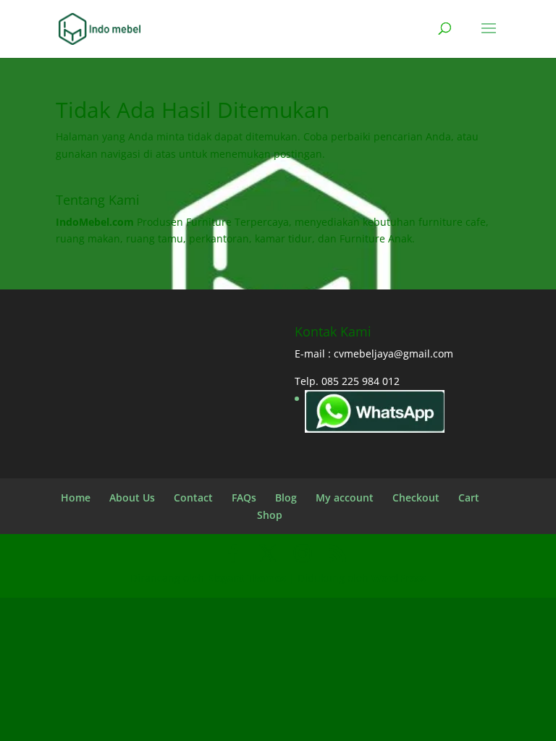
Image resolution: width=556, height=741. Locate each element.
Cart (468, 497)
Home (75, 497)
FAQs (244, 497)
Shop (269, 515)
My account (345, 497)
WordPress (398, 578)
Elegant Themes (246, 578)
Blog (286, 497)
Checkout (415, 497)
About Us (132, 497)
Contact (193, 497)
